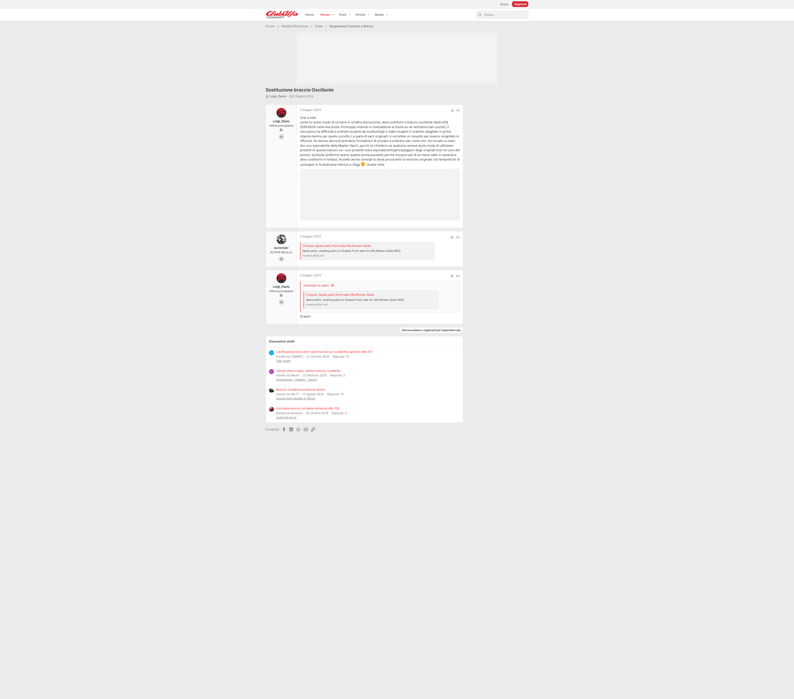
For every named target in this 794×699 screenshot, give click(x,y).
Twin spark (283, 361)
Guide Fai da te (286, 417)
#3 (458, 276)
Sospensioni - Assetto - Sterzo (296, 379)
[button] (333, 15)
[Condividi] (452, 110)
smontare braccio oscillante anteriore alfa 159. (308, 408)
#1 (458, 110)
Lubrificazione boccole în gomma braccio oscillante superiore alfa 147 (324, 352)
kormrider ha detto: (317, 285)
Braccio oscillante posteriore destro (300, 389)
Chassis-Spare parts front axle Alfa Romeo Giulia (337, 246)
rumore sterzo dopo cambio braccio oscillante (308, 371)
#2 (458, 237)
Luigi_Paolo (277, 96)
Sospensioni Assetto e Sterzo (295, 398)
